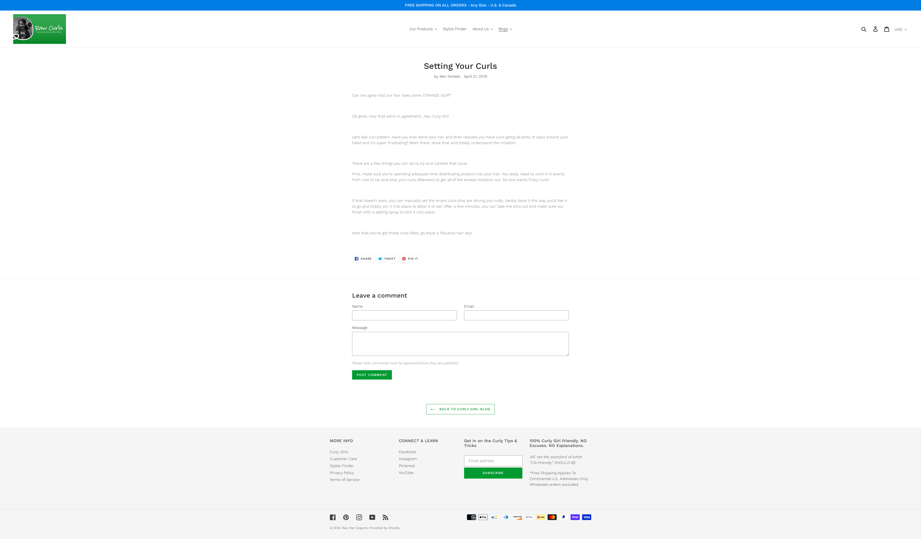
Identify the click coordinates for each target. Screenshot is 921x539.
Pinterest (407, 465)
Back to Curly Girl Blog (464, 409)
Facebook (407, 452)
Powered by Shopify (385, 528)
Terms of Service (345, 479)
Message (359, 327)
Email (469, 306)
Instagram (408, 459)
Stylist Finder (342, 465)
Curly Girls (339, 452)
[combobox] (869, 29)
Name (357, 306)
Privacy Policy (342, 472)
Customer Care (343, 459)
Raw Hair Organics (355, 528)
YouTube (406, 472)
